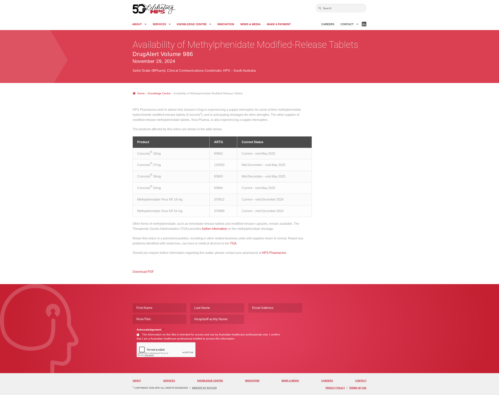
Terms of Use (357, 388)
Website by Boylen (204, 388)
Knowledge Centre (192, 24)
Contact (347, 24)
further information (214, 228)
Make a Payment (279, 24)
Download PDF (143, 271)
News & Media (250, 24)
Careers (327, 24)
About (137, 24)
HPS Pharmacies (274, 252)
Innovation (225, 24)
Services (159, 24)
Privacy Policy (335, 388)
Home (141, 93)
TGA (233, 243)
